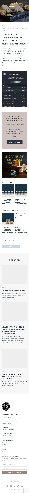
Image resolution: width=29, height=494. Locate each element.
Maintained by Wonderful (15, 489)
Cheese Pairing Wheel (14, 291)
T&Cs (4, 483)
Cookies (14, 483)
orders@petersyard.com (8, 429)
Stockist (4, 446)
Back (11, 246)
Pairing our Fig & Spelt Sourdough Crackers (12, 376)
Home (3, 28)
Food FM (8, 51)
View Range (14, 142)
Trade (3, 448)
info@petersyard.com (7, 417)
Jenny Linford (12, 58)
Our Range (4, 442)
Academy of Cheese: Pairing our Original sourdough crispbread (14, 330)
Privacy (9, 483)
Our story (4, 444)
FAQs (3, 451)
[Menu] (4, 4)
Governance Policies (22, 483)
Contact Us (4, 449)
